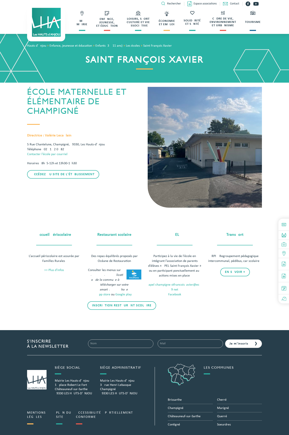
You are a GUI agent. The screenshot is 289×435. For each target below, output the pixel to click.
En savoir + (235, 272)
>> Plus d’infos (54, 270)
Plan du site (63, 415)
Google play (123, 294)
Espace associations (205, 3)
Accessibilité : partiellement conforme (104, 415)
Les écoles (133, 45)
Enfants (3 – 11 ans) (108, 45)
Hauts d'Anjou (36, 45)
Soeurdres (224, 424)
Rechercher (174, 3)
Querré (222, 416)
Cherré (222, 400)
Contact (234, 3)
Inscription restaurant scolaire (121, 305)
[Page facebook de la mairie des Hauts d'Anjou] (248, 4)
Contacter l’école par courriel (47, 154)
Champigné (175, 408)
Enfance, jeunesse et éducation (71, 45)
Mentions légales (36, 415)
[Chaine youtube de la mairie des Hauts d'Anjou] (256, 4)
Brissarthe (175, 400)
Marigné (223, 408)
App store (103, 294)
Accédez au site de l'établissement (63, 174)
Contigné (174, 424)
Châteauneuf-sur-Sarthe (184, 416)
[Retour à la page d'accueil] (37, 379)
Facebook (174, 294)
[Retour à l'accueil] (46, 22)
